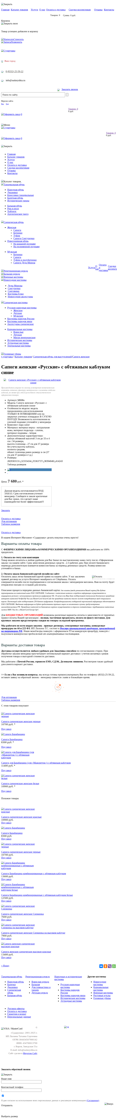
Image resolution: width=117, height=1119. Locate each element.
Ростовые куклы (101, 995)
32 (22, 461)
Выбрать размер (9, 1116)
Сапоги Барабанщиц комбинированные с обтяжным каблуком (33, 873)
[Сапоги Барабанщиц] (13, 734)
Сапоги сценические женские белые (20, 783)
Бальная (36, 984)
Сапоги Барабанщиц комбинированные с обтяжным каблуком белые (37, 895)
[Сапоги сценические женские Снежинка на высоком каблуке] (19, 927)
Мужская (12, 251)
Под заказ (6, 729)
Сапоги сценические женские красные (21, 817)
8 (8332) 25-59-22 (14, 71)
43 (61, 461)
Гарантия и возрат (16, 1014)
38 (45, 461)
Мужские (18, 316)
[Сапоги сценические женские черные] (19, 716)
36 (36, 461)
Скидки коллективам (80, 9)
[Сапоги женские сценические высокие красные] (19, 946)
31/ (19, 461)
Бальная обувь (14, 206)
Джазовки (12, 192)
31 (16, 461)
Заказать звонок (70, 89)
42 (59, 461)
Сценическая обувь (14, 222)
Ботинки (17, 233)
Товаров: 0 (73, 109)
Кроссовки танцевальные (20, 195)
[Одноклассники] (105, 966)
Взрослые (18, 332)
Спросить (19, 39)
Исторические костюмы (19, 340)
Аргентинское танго (17, 214)
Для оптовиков (9, 521)
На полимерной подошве (26, 246)
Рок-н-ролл (13, 208)
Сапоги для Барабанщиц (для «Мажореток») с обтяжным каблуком (36, 763)
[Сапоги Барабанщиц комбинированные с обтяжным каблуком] (19, 868)
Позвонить (16, 42)
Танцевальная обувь (14, 184)
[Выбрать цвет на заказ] (7, 472)
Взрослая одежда (40, 981)
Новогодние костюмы (15, 280)
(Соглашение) (93, 1100)
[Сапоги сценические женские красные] (19, 811)
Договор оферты (16, 1008)
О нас (42, 9)
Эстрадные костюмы (18, 343)
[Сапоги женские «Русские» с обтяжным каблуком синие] (33, 382)
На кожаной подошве (24, 244)
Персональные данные (19, 1016)
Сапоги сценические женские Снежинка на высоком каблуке (33, 933)
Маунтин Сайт (30, 1053)
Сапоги (17, 230)
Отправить (6, 1105)
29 (11, 461)
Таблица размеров (16, 464)
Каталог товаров (19, 9)
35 (34, 461)
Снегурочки (14, 288)
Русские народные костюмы (22, 307)
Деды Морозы (15, 285)
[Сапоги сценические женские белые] (19, 778)
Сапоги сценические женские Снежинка (22, 914)
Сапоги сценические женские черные (21, 721)
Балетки (11, 984)
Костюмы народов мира (19, 321)
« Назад (5, 965)
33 (25, 461)
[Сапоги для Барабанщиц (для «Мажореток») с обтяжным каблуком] (19, 757)
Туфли (16, 235)
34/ (30, 461)
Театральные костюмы (19, 345)
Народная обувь (15, 189)
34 (27, 461)
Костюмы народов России (20, 318)
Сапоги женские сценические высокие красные (26, 951)
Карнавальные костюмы (19, 329)
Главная (5, 9)
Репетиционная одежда (16, 271)
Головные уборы (12, 354)
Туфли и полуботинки (25, 260)
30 (13, 461)
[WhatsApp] (114, 966)
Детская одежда (40, 992)
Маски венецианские (24, 337)
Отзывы (98, 9)
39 (47, 461)
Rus (2, 104)
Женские (18, 310)
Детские (17, 313)
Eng (7, 104)
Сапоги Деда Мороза (24, 262)
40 (50, 461)
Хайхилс (11, 211)
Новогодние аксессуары (20, 296)
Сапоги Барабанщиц (12, 739)
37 (38, 461)
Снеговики (13, 291)
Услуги (34, 9)
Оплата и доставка (56, 9)
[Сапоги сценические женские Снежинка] (19, 908)
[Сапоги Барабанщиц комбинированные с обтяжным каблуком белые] (19, 890)
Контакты (109, 9)
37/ (42, 461)
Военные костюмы (13, 277)
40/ (53, 461)
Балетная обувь (15, 198)
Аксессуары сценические (20, 324)
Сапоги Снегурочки (23, 238)
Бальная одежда (12, 274)
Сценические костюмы (16, 302)
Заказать (5, 510)
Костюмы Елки (16, 294)
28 (8, 461)
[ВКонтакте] (101, 966)
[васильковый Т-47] (9, 469)
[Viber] (110, 966)
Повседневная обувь (17, 241)
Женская (11, 227)
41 (56, 461)
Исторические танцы (18, 200)
